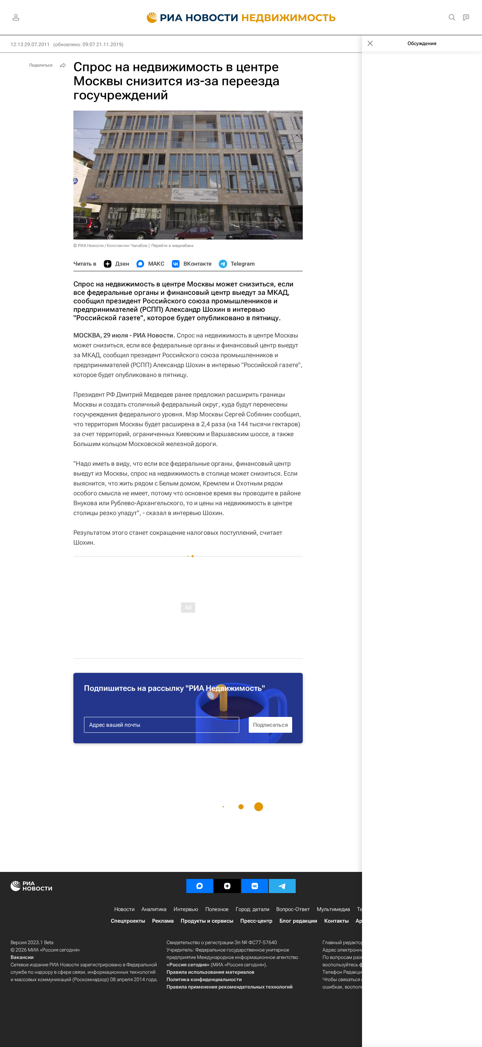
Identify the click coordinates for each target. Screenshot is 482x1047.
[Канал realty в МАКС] (199, 886)
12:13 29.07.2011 (30, 44)
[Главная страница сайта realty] (241, 17)
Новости (124, 909)
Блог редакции (298, 921)
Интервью (186, 909)
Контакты (336, 921)
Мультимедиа (333, 909)
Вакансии (22, 957)
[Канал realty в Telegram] (282, 886)
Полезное (217, 909)
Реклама (163, 921)
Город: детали (252, 909)
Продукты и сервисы (207, 921)
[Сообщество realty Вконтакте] (254, 886)
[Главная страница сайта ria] (188, 17)
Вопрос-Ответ (293, 909)
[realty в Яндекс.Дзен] (227, 886)
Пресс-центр (256, 921)
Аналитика (154, 909)
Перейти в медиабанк (172, 245)
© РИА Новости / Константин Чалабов (110, 245)
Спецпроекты (128, 921)
